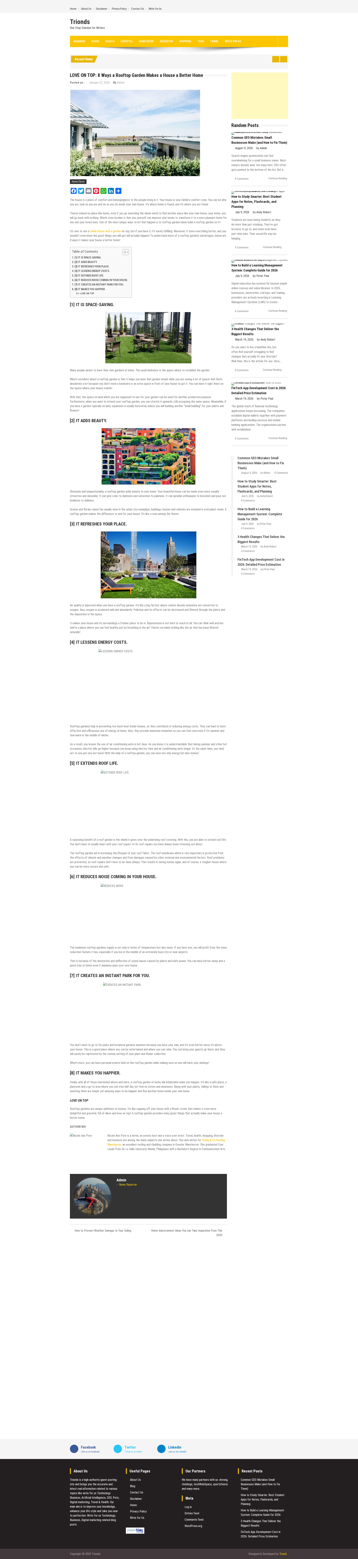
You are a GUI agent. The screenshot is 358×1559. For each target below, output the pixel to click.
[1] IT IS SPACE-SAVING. (88, 257)
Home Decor (146, 41)
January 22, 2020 (99, 82)
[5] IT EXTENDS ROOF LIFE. (89, 275)
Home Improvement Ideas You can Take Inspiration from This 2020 (186, 1233)
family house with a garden (105, 231)
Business (79, 41)
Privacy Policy (119, 8)
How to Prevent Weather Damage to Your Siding (103, 1230)
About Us (86, 8)
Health (109, 41)
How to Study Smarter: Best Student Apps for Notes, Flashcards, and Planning (256, 202)
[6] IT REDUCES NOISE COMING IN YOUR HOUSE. (101, 280)
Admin (121, 82)
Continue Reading (277, 178)
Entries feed (192, 1513)
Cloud (95, 41)
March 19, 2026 (244, 339)
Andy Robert (263, 212)
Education (166, 41)
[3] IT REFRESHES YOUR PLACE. (92, 266)
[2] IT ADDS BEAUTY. (86, 262)
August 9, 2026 (244, 148)
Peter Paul (262, 276)
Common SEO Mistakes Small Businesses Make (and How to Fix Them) (261, 463)
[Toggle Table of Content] (124, 252)
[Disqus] (148, 1289)
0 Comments (242, 178)
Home (73, 8)
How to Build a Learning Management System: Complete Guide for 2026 (260, 514)
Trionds (80, 22)
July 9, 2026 (242, 212)
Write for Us (155, 8)
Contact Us (137, 8)
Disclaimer (101, 8)
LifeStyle (127, 41)
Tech (201, 41)
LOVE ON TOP (87, 293)
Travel (214, 41)
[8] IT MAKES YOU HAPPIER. (90, 289)
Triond (283, 1554)
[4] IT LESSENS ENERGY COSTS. (92, 271)
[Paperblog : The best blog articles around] (135, 1532)
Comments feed (194, 1519)
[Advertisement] (259, 95)
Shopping (185, 41)
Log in (188, 1507)
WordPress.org (193, 1526)
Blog (132, 1486)
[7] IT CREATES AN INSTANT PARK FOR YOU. (99, 284)
